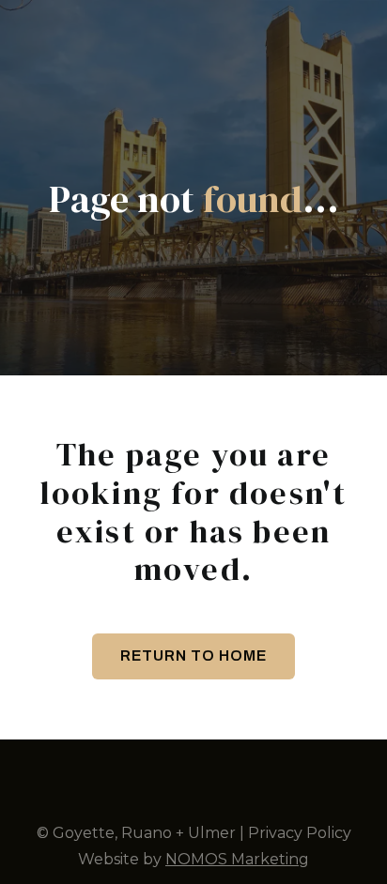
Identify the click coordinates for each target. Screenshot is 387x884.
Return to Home (193, 655)
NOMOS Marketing (237, 859)
